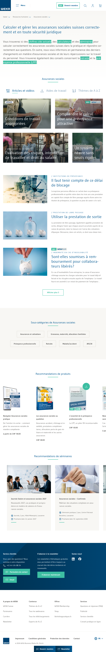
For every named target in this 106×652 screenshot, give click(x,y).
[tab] (20, 90)
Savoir (5, 17)
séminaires (86, 41)
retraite (85, 58)
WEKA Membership (62, 606)
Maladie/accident (70, 344)
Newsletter (7, 622)
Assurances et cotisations (30, 334)
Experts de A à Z (35, 622)
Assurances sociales (41, 17)
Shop (57, 611)
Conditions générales (37, 638)
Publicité (83, 611)
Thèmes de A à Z (35, 606)
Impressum (19, 638)
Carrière (6, 616)
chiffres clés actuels (40, 41)
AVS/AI (89, 344)
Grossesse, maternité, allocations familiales (68, 334)
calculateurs (64, 41)
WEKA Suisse (8, 606)
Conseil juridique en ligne (90, 622)
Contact (77, 638)
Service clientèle (86, 616)
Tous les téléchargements (39, 616)
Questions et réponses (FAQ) (91, 606)
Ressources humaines (20, 17)
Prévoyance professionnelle (25, 344)
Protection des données (59, 638)
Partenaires (7, 611)
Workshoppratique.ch (63, 616)
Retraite (49, 344)
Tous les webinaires (36, 611)
